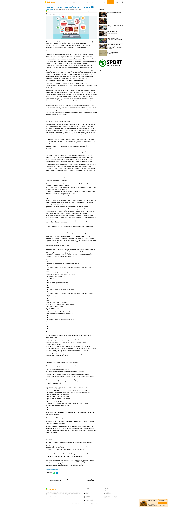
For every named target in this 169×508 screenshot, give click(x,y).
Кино (99, 2)
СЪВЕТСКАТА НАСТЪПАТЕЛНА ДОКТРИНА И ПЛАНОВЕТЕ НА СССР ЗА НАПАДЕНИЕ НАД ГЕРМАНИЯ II (114, 53)
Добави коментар (93, 11)
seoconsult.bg (54, 14)
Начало (47, 9)
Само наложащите (162, 500)
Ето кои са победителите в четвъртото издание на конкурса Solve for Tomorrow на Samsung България (115, 46)
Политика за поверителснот (111, 496)
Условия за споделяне (109, 494)
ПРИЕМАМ (162, 502)
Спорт (87, 2)
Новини (66, 2)
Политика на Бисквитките (110, 497)
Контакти (107, 499)
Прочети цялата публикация (52, 469)
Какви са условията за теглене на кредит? (115, 26)
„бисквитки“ (150, 504)
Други (104, 2)
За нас (106, 490)
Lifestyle (73, 2)
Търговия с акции (89, 500)
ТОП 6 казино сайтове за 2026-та (115, 19)
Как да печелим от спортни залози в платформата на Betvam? (115, 39)
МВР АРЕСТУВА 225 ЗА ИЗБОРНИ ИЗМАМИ (112, 32)
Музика (93, 2)
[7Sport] (111, 63)
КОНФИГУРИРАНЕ (162, 505)
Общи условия (108, 493)
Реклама (107, 492)
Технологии (80, 2)
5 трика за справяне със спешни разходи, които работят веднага (114, 13)
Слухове (87, 492)
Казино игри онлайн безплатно (91, 499)
